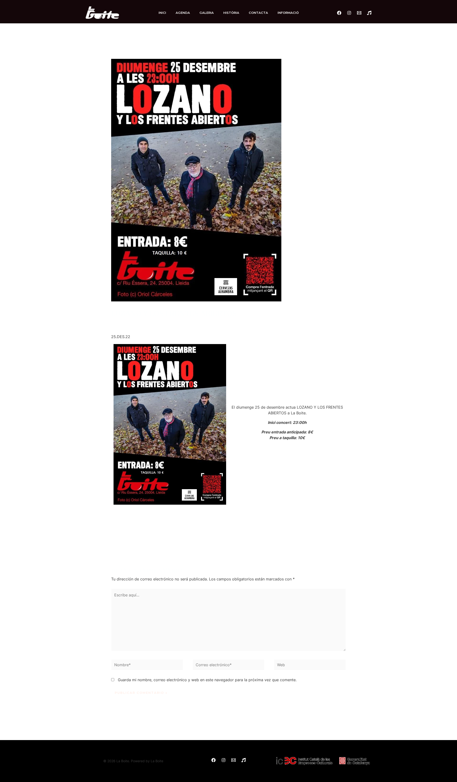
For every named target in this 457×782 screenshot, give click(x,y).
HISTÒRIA (231, 13)
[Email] (359, 13)
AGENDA (183, 13)
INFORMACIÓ (288, 13)
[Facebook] (339, 13)
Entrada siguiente (353, 537)
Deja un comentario (128, 322)
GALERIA (206, 13)
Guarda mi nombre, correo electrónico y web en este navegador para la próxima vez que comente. (207, 679)
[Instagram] (349, 13)
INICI (162, 13)
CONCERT (159, 322)
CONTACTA (258, 13)
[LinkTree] (369, 13)
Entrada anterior (103, 537)
